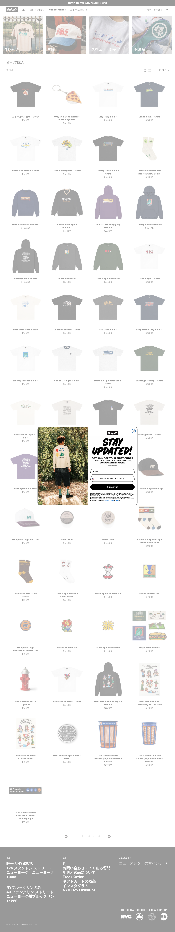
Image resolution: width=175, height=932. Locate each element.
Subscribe (112, 487)
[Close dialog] (134, 431)
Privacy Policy (109, 500)
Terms (117, 500)
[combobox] (94, 479)
